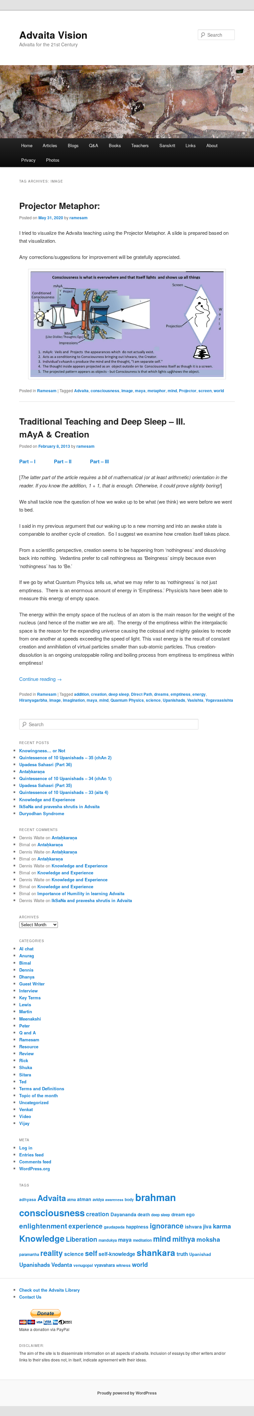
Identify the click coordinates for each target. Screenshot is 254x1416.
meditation (142, 1240)
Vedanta (61, 1265)
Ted (22, 1081)
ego (190, 1214)
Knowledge (41, 1238)
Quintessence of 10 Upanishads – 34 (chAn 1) (65, 778)
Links (191, 145)
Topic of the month (38, 1095)
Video (25, 1116)
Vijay (24, 1123)
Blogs (73, 145)
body (129, 1199)
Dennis (26, 970)
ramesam (78, 218)
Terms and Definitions (41, 1088)
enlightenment (43, 1225)
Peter (24, 1025)
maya (140, 391)
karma (222, 1226)
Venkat (26, 1109)
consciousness (105, 391)
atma (71, 1199)
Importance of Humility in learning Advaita (80, 893)
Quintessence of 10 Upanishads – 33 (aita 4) (63, 792)
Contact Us (30, 1297)
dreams (161, 694)
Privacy (28, 160)
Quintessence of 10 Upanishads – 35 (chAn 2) (65, 757)
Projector (187, 391)
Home (26, 145)
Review (26, 1053)
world (219, 391)
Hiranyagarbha (33, 700)
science (153, 700)
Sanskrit (167, 145)
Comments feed (35, 1161)
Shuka (25, 1067)
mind (172, 391)
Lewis (25, 1004)
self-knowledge (117, 1254)
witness (123, 1265)
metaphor (157, 391)
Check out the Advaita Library (49, 1290)
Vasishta (195, 700)
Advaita (81, 391)
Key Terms (30, 997)
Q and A (27, 1032)
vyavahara (104, 1265)
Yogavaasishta (219, 700)
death (144, 1214)
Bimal (25, 963)
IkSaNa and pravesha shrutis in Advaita (59, 806)
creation (98, 694)
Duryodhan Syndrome (41, 813)
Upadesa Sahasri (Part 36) (45, 764)
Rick (23, 1060)
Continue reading (40, 678)
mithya (183, 1239)
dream (178, 1214)
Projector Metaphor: (59, 205)
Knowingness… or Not (42, 750)
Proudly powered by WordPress (127, 1393)
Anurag (26, 955)
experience (85, 1225)
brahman (155, 1197)
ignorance (167, 1225)
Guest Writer (32, 983)
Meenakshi (30, 1019)
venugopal (83, 1265)
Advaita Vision (53, 34)
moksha (208, 1239)
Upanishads (174, 700)
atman (84, 1199)
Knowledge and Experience (47, 799)
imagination (74, 700)
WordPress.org (34, 1168)
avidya (98, 1199)
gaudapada (114, 1227)
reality (51, 1252)
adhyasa (27, 1199)
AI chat (26, 948)
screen (205, 391)
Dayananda (123, 1214)
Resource (28, 1046)
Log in (25, 1148)
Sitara (25, 1074)
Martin (25, 1011)
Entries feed (31, 1154)
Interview (28, 990)
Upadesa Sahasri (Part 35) (45, 785)
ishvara (193, 1226)
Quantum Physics (127, 700)
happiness (137, 1226)
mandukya (108, 1240)
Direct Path (141, 694)
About (212, 145)
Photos (53, 160)
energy (199, 694)
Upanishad (200, 1254)
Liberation (81, 1239)
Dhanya (26, 977)
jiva (207, 1226)
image (127, 391)
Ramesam (47, 391)
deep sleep (118, 694)
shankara (156, 1252)
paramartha (29, 1254)
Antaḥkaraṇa (32, 771)
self (91, 1253)
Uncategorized (34, 1102)
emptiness (180, 694)
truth (182, 1254)
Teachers (140, 145)
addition (81, 694)
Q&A (93, 145)
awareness (114, 1199)
